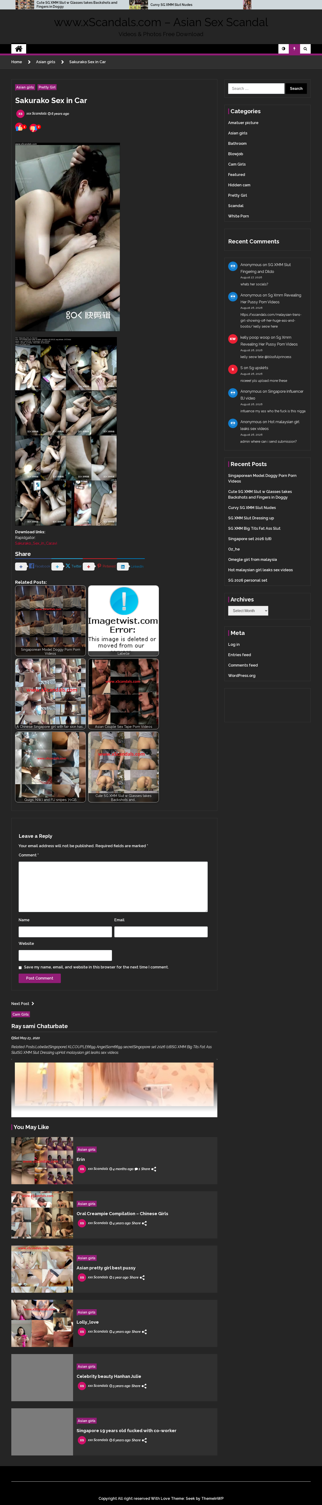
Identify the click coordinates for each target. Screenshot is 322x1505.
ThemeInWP (212, 1498)
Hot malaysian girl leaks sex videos (260, 570)
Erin (81, 1159)
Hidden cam (239, 185)
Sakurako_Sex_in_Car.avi (36, 543)
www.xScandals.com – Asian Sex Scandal (161, 22)
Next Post (20, 1003)
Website (26, 943)
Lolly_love (88, 1322)
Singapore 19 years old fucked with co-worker (127, 1430)
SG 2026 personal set (247, 580)
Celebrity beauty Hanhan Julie (109, 1376)
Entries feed (239, 655)
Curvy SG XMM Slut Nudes (171, 5)
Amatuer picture (243, 123)
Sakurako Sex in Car (51, 100)
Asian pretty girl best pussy (106, 1267)
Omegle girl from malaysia (252, 559)
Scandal (236, 206)
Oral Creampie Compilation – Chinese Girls (122, 1213)
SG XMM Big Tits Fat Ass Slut (254, 528)
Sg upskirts (258, 368)
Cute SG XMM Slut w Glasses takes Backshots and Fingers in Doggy (77, 4)
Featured (236, 174)
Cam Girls (20, 1014)
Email (119, 920)
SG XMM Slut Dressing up (251, 518)
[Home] (18, 49)
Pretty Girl (47, 87)
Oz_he (234, 549)
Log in (234, 644)
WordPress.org (242, 675)
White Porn (238, 216)
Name (24, 920)
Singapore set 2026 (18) (249, 539)
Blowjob (235, 154)
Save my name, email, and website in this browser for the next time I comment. (96, 967)
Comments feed (243, 665)
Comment (29, 855)
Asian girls (25, 87)
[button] (283, 49)
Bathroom (237, 143)
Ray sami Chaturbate (39, 1026)
